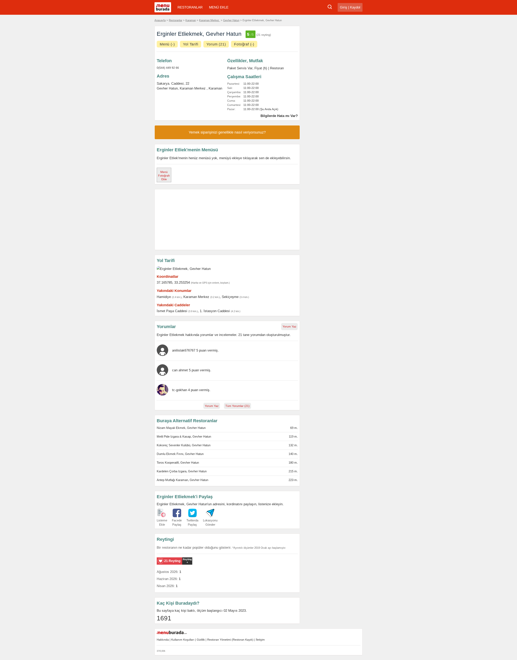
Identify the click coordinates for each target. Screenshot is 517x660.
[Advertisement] (227, 219)
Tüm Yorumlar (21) (237, 405)
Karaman (190, 20)
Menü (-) (167, 44)
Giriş (343, 7)
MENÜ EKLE (218, 7)
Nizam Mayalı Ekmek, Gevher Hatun (181, 427)
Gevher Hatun (231, 20)
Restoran (277, 68)
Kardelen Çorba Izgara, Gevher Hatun (182, 471)
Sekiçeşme (230, 297)
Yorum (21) (216, 44)
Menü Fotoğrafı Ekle (164, 175)
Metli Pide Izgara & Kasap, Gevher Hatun (184, 436)
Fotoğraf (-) (244, 44)
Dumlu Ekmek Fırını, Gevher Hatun (180, 454)
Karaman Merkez (209, 20)
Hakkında (163, 639)
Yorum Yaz (289, 326)
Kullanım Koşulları (182, 639)
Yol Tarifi (190, 44)
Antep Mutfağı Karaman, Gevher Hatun (182, 480)
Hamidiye (164, 297)
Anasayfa (160, 20)
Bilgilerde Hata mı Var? (279, 116)
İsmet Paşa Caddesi (172, 311)
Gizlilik (201, 639)
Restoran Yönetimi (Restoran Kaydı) (230, 639)
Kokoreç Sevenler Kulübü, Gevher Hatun (183, 445)
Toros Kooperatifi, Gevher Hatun (178, 462)
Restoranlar (175, 20)
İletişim (260, 639)
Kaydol (355, 7)
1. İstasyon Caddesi (215, 311)
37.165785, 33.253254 (173, 282)
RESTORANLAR (190, 7)
